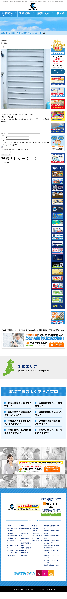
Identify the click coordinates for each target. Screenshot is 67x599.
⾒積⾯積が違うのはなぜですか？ (17, 404)
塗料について (12, 538)
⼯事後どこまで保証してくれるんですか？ (17, 422)
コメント (4, 133)
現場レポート (24, 553)
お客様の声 (24, 555)
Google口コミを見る (58, 71)
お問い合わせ (60, 14)
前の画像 (4, 41)
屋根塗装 (10, 533)
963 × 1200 (29, 114)
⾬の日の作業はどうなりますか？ (48, 404)
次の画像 (4, 43)
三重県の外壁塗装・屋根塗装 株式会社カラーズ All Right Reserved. (34, 589)
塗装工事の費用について (27, 14)
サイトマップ (35, 538)
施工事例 (40, 14)
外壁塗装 (10, 531)
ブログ (35, 531)
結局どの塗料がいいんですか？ (48, 413)
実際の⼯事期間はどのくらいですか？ (48, 422)
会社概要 (34, 526)
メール (4, 138)
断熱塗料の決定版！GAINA (51, 565)
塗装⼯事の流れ (12, 535)
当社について (49, 14)
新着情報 (35, 528)
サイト (3, 140)
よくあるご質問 (37, 535)
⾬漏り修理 (11, 555)
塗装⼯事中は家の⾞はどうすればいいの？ (17, 413)
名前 (3, 135)
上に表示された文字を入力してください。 (15, 150)
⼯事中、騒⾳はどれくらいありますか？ (48, 431)
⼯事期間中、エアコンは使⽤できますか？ (17, 431)
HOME (2, 14)
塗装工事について (10, 14)
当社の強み (22, 526)
